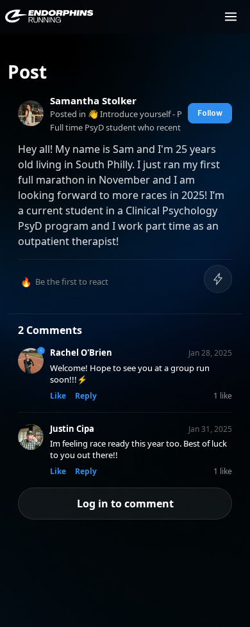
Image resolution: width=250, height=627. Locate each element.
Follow (209, 113)
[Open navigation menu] (231, 17)
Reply (86, 395)
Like (58, 395)
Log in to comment (125, 503)
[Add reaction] (218, 279)
